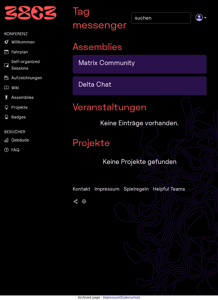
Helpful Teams (169, 189)
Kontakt (81, 189)
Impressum (107, 189)
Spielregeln (136, 189)
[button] (201, 18)
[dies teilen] (75, 201)
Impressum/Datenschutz (121, 297)
